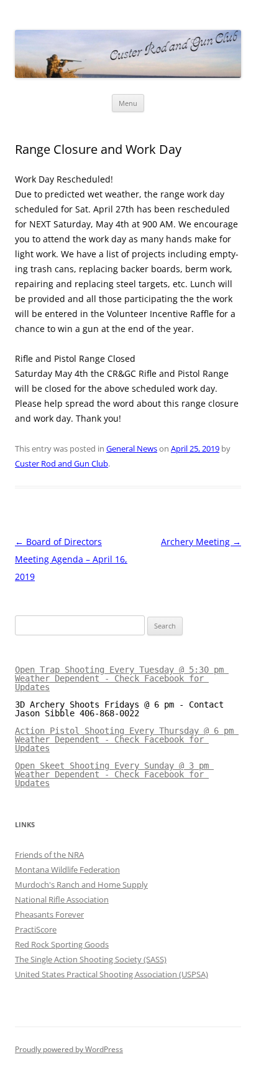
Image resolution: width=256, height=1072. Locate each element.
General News (131, 448)
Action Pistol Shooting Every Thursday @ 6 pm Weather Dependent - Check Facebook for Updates (127, 739)
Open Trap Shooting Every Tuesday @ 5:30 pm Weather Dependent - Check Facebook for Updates (122, 678)
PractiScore (36, 929)
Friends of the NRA (49, 854)
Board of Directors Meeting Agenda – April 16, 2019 (71, 559)
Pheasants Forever (49, 914)
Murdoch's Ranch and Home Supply (81, 884)
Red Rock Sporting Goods (62, 944)
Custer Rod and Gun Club (61, 463)
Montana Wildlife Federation (67, 869)
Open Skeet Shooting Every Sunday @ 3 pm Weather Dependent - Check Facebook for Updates (114, 774)
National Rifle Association (62, 899)
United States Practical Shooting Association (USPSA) (111, 974)
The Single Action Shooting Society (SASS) (91, 959)
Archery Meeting (201, 542)
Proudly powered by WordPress (69, 1049)
